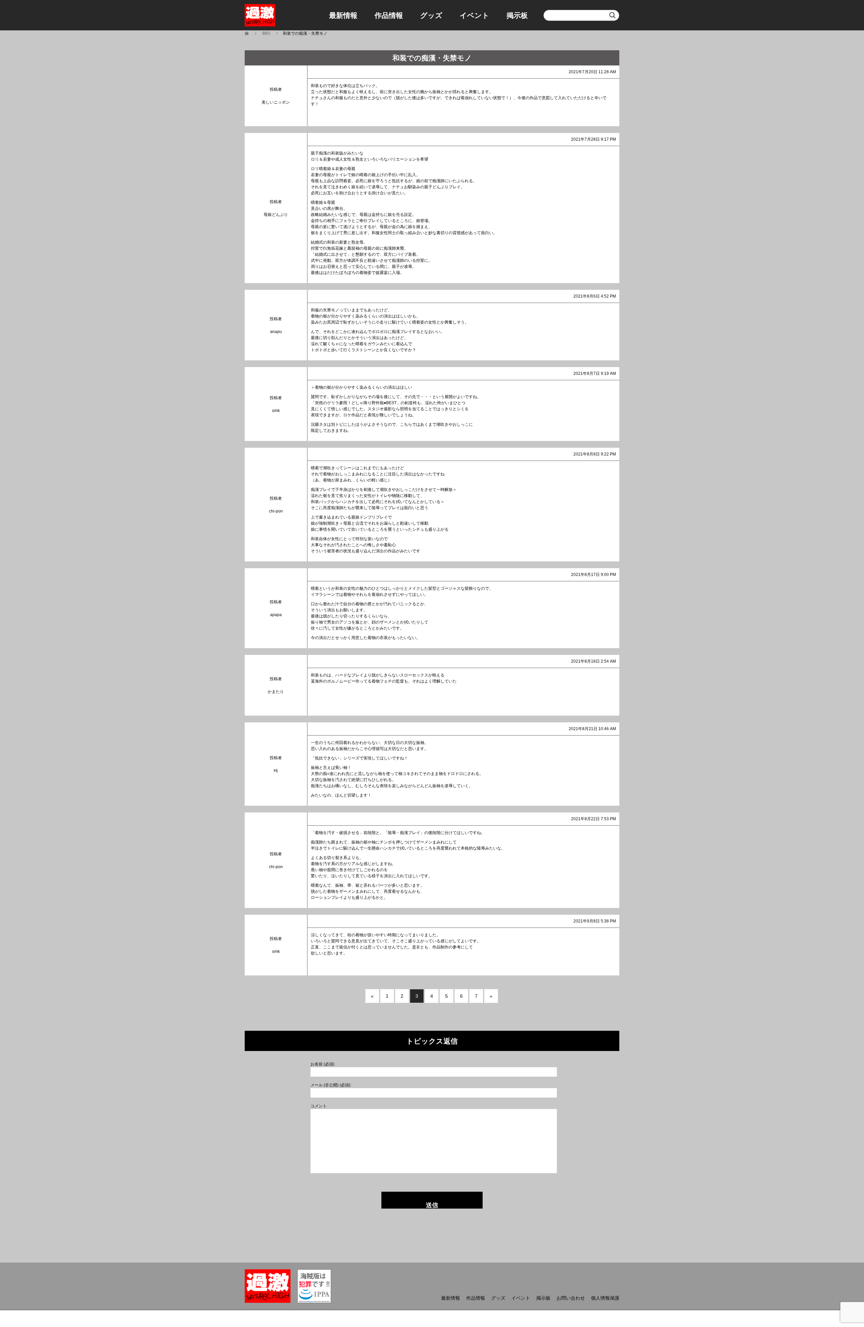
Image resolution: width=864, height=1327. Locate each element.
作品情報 (389, 15)
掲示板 (517, 15)
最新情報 (343, 15)
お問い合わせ (571, 1298)
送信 (432, 1205)
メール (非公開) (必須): (330, 1085)
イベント (474, 15)
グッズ (431, 15)
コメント (318, 1106)
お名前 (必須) (322, 1064)
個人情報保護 (605, 1298)
